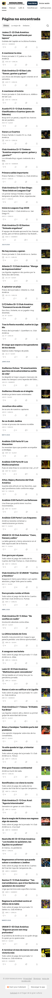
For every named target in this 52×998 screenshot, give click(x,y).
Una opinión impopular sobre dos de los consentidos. (19, 734)
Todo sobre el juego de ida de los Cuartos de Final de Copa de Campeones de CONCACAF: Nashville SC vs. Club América (19, 866)
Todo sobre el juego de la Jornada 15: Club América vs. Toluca (19, 754)
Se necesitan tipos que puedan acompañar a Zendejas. (19, 448)
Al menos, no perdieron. (12, 848)
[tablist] (16, 25)
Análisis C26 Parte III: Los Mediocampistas (15, 463)
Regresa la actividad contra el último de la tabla (17, 902)
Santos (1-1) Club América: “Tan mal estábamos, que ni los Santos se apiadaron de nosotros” (20, 883)
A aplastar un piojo (11, 287)
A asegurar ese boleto (13, 651)
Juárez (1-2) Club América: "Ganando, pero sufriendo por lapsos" (17, 35)
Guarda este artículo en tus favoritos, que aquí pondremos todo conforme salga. (19, 487)
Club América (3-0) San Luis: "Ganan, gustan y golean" (16, 72)
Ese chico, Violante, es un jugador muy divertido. (18, 311)
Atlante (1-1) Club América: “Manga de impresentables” (20, 267)
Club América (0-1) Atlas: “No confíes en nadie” (17, 617)
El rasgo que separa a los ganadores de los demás (20, 346)
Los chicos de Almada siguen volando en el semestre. (20, 77)
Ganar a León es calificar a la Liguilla (20, 689)
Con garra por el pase (12, 555)
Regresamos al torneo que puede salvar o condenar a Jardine (18, 861)
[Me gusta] (3, 298)
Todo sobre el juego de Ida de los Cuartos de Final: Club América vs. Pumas (19, 597)
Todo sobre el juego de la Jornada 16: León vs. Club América (19, 693)
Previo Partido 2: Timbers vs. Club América (19, 176)
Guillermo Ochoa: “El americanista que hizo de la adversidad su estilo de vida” (19, 371)
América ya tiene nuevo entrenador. (17, 394)
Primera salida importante (15, 173)
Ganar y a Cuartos (11, 132)
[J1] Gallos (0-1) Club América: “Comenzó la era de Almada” (17, 305)
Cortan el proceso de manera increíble (18, 424)
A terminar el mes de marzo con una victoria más (20, 951)
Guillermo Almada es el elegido (17, 391)
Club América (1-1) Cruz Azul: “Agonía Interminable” (17, 801)
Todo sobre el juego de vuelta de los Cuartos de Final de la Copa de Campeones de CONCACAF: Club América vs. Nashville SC (19, 787)
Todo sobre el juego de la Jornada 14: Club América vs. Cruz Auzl (19, 825)
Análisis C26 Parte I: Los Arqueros (19, 518)
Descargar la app (38, 987)
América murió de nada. (12, 771)
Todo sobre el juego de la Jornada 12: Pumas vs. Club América (17, 957)
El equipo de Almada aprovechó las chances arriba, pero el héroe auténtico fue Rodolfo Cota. (20, 232)
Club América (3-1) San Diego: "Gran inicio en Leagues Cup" (17, 189)
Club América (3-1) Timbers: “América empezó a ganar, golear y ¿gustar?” (19, 152)
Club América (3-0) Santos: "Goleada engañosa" (16, 226)
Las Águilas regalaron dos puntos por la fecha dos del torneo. (18, 273)
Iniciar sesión (44, 3)
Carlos (14, 61)
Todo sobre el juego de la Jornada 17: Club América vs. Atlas (19, 655)
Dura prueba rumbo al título (16, 593)
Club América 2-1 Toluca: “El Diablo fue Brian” (20, 708)
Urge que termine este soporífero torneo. (19, 889)
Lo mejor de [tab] (15, 26)
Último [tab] (6, 26)
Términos (37, 978)
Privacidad (27, 978)
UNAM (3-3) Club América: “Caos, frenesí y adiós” (19, 536)
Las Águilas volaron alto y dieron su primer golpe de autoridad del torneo (20, 714)
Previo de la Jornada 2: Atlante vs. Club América (18, 291)
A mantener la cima (11, 53)
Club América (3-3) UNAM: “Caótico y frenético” (20, 574)
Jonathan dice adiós (12, 406)
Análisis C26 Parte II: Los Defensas (19, 500)
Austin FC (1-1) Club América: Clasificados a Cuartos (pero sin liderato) (18, 111)
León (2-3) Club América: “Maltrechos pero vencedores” (17, 670)
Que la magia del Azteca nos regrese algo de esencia (20, 820)
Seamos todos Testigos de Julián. (15, 351)
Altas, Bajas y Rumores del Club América (18, 481)
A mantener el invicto (13, 91)
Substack (13, 993)
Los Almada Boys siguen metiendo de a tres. (18, 159)
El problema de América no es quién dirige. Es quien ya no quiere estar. (20, 936)
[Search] (47, 25)
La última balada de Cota (14, 634)
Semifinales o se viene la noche (17, 783)
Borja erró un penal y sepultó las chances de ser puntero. (19, 118)
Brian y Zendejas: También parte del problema (20, 728)
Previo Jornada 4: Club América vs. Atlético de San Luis (19, 95)
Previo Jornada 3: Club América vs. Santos (19, 254)
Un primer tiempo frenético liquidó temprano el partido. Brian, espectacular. (19, 194)
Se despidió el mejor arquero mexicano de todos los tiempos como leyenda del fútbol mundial (19, 378)
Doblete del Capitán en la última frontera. (19, 41)
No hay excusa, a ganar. (13, 251)
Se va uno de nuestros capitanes (15, 409)
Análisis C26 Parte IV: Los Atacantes (15, 442)
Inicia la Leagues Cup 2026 (15, 208)
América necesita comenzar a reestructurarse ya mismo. (14, 522)
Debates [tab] (26, 26)
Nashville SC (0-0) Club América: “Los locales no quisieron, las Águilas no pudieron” (18, 842)
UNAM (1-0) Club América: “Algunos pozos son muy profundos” (15, 930)
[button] (4, 8)
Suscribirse (32, 3)
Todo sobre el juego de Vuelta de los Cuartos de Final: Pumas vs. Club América (19, 559)
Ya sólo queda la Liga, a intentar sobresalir (18, 748)
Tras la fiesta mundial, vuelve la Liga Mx (20, 326)
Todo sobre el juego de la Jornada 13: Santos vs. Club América (17, 908)
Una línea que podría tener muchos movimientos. (16, 504)
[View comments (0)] (15, 47)
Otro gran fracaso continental (17, 768)
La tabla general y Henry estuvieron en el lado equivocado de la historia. (19, 542)
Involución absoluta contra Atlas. (15, 622)
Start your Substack (17, 987)
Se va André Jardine (12, 421)
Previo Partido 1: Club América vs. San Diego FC (18, 212)
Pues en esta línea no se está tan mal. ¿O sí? (20, 468)
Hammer (12, 44)
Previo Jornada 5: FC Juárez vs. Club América (16, 57)
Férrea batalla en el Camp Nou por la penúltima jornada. (17, 676)
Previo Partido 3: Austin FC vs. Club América (16, 136)
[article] (26, 40)
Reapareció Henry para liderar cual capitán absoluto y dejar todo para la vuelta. (19, 580)
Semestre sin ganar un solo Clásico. (16, 806)
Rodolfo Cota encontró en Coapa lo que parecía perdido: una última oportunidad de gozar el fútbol (20, 638)
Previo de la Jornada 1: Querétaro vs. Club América (19, 331)
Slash (10, 123)
